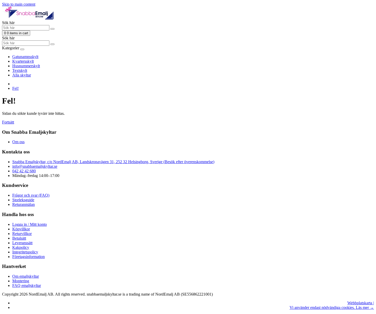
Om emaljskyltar (25, 276)
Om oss (18, 142)
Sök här (8, 22)
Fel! (15, 88)
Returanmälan (23, 204)
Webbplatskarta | (360, 303)
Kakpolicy (20, 247)
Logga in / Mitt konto (29, 224)
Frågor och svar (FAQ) (30, 195)
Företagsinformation (28, 256)
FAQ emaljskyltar (26, 285)
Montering (20, 281)
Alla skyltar (21, 75)
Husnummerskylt (26, 66)
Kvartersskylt (23, 61)
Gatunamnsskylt (25, 56)
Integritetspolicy (25, 252)
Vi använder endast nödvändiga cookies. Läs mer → (332, 307)
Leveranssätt (22, 243)
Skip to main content (18, 4)
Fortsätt (8, 122)
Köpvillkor (21, 229)
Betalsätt (19, 238)
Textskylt (19, 70)
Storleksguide (23, 200)
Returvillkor (22, 233)
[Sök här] (52, 29)
